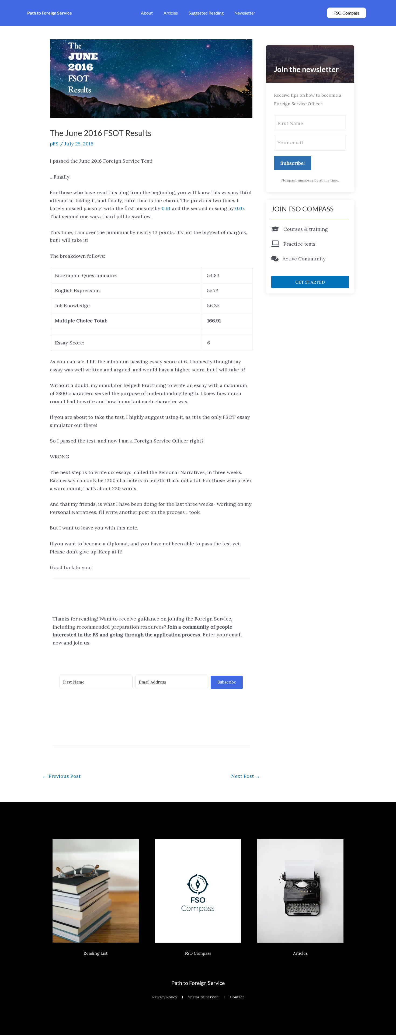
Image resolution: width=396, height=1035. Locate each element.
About (147, 12)
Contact (237, 997)
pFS (54, 144)
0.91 (166, 208)
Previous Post (61, 776)
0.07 (239, 208)
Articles (171, 12)
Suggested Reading (206, 12)
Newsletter (244, 12)
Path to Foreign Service (198, 983)
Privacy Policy (164, 997)
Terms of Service (203, 997)
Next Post (245, 776)
